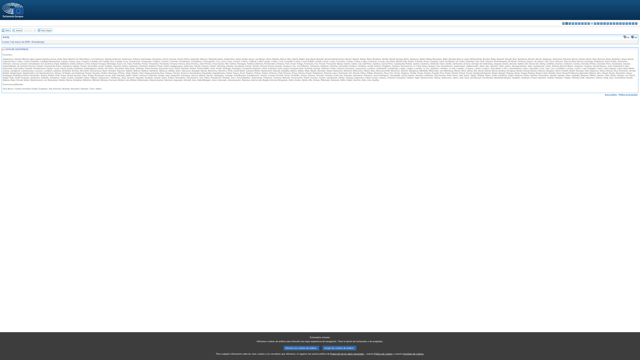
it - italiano (598, 23)
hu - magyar (607, 23)
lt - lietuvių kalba (604, 23)
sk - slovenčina (627, 23)
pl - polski (617, 23)
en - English (585, 23)
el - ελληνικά (582, 23)
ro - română (623, 23)
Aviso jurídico (611, 95)
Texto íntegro (46, 30)
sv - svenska (636, 23)
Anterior (19, 30)
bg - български (563, 23)
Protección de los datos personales (347, 354)
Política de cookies (383, 354)
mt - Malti (611, 23)
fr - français (589, 23)
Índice (7, 30)
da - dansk (573, 23)
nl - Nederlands (614, 23)
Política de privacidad (628, 95)
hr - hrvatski (595, 23)
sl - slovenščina (630, 23)
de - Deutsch (576, 23)
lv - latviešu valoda (601, 23)
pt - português (620, 23)
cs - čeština (569, 23)
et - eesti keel (579, 23)
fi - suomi (633, 23)
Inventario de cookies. (413, 354)
